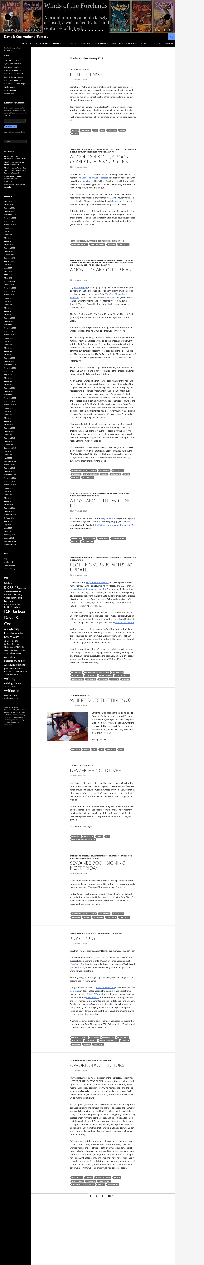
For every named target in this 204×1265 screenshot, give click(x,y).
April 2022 (8, 351)
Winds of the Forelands (92, 265)
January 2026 (9, 211)
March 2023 (8, 315)
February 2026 (9, 208)
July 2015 (7, 525)
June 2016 (8, 495)
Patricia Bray (77, 1181)
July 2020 (7, 411)
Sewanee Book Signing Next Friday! (97, 865)
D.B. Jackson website (11, 67)
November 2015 (10, 515)
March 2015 (8, 531)
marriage (112, 130)
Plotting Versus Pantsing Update (101, 567)
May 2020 (8, 418)
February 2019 (9, 438)
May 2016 (8, 498)
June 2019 (8, 435)
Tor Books (102, 152)
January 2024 (9, 285)
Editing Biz (169, 43)
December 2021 (10, 365)
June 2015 (8, 528)
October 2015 (9, 518)
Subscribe (10, 127)
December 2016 (10, 475)
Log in (6, 559)
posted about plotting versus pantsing (88, 589)
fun (107, 836)
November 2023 (10, 288)
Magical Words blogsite (97, 582)
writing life (124, 244)
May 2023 (8, 308)
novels (104, 474)
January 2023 (9, 321)
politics (21, 660)
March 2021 (8, 385)
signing (87, 917)
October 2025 (9, 221)
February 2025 (9, 248)
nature (75, 133)
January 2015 (9, 538)
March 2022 (8, 355)
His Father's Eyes (91, 474)
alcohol (76, 836)
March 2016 (8, 505)
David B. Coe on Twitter (12, 70)
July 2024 (7, 265)
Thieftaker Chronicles (86, 152)
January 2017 (9, 471)
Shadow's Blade (97, 244)
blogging (11, 587)
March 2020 (8, 425)
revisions (91, 1181)
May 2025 (8, 238)
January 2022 (9, 361)
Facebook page (81, 287)
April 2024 (8, 275)
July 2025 (7, 231)
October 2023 (9, 291)
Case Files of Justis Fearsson (104, 150)
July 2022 (7, 341)
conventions (108, 1037)
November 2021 (10, 368)
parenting (111, 749)
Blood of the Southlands (103, 260)
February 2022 (9, 358)
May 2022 (8, 348)
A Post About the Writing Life (101, 503)
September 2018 (10, 448)
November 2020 (10, 398)
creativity (76, 538)
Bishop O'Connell (79, 1037)
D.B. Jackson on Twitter (12, 80)
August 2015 (8, 521)
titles (126, 474)
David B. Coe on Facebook (13, 74)
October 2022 (9, 331)
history (21, 632)
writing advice (12, 683)
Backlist (142, 43)
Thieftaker (111, 917)
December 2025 (10, 214)
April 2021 (8, 381)
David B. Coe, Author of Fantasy (26, 36)
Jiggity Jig (82, 938)
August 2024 (8, 261)
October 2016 (9, 481)
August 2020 (8, 408)
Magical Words (108, 518)
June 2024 (8, 268)
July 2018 (7, 451)
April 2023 (8, 311)
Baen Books (75, 150)
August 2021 (8, 375)
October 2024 (9, 255)
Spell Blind (115, 474)
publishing (19, 664)
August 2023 (8, 298)
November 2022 (10, 328)
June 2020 (8, 415)
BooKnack (75, 990)
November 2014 (10, 545)
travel (16, 674)
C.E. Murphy (76, 672)
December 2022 (10, 325)
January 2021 (9, 391)
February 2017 (9, 468)
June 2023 (8, 305)
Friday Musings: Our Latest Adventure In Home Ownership (14, 178)
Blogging (86, 150)
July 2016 (7, 491)
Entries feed (8, 562)
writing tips (10, 694)
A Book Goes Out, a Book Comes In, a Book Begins (99, 159)
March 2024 (8, 278)
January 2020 (9, 431)
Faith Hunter (91, 676)
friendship (85, 130)
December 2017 (10, 461)
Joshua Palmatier (103, 1178)
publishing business (13, 668)
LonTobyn (70, 43)
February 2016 (9, 508)
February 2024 (9, 281)
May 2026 (8, 201)
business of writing (13, 594)
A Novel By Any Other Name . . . (102, 272)
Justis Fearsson (99, 43)
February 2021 (9, 388)
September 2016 (10, 485)
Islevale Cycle (9, 641)
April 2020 (8, 421)
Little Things (86, 74)
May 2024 (8, 271)
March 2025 (8, 244)
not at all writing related (83, 840)
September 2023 (10, 295)
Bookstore (156, 43)
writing (111, 244)
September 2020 (10, 405)
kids (95, 130)
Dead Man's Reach (79, 244)
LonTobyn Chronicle (112, 263)
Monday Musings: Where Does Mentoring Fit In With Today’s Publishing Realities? (15, 170)
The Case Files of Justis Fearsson (93, 177)
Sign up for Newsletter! (12, 64)
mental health (19, 650)
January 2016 (9, 511)
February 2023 (9, 318)
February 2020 (9, 428)
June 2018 (8, 455)
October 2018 (9, 445)
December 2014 (10, 541)
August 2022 (8, 338)
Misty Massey (77, 679)
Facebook (76, 474)
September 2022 (10, 335)
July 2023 (7, 301)
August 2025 (8, 228)
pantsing (103, 679)
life (102, 130)
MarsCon (125, 1041)
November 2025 (10, 218)
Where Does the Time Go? (100, 700)
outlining (91, 679)
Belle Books (8, 583)
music (122, 130)
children (76, 749)
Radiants (57, 43)
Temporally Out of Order (83, 1184)
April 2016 (8, 501)
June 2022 (8, 345)
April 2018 (8, 458)
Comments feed (10, 565)
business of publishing (12, 591)
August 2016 (8, 488)
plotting (114, 679)
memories (8, 650)
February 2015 (9, 535)
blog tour (22, 588)
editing (89, 1178)
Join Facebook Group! (12, 60)
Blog (113, 43)
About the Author (126, 43)
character (8, 604)
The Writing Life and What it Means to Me (114, 525)
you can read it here (124, 622)
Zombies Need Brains (11, 698)
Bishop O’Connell (94, 994)
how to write (106, 676)
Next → (112, 1196)
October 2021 (9, 371)
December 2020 (10, 395)
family (75, 130)
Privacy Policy (9, 94)
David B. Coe (26, 43)
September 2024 (10, 258)
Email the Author (10, 90)
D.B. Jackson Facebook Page (14, 84)
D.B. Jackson (85, 43)
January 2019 (9, 441)
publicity (76, 917)
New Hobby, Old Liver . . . (98, 770)
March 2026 (8, 204)
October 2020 (9, 401)
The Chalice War (41, 43)
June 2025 (8, 234)
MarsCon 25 (76, 964)
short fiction (104, 1181)
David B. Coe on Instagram (13, 77)
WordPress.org (9, 569)
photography (10, 660)
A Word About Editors (97, 1065)
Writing (85, 69)
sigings (87, 1044)
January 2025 (9, 251)
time (121, 749)
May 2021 (8, 378)
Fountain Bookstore (105, 987)
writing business (10, 686)
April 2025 (8, 241)
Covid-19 (8, 607)
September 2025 (10, 224)
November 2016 (10, 478)
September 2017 (10, 465)
